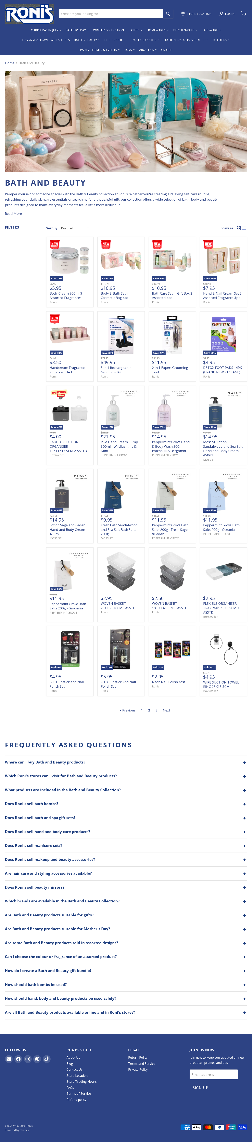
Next (167, 710)
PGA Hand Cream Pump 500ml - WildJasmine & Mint (119, 446)
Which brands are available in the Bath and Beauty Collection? (62, 901)
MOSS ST (209, 459)
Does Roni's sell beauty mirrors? (34, 887)
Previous (128, 710)
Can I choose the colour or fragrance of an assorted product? (61, 956)
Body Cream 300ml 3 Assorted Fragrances (66, 295)
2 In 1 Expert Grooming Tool (170, 369)
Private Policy (138, 1069)
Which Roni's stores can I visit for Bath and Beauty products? (61, 775)
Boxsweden (57, 455)
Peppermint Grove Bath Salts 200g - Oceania (221, 527)
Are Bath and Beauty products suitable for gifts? (49, 915)
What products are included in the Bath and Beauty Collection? (63, 789)
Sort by (51, 228)
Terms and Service (141, 1063)
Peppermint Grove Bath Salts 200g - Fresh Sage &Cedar (170, 529)
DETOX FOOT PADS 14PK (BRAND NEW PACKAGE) (222, 369)
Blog (70, 1063)
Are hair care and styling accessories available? (48, 873)
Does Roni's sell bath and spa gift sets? (40, 817)
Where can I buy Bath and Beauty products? (45, 762)
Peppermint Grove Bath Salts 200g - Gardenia (68, 606)
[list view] (244, 228)
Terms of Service (79, 1093)
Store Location (77, 1075)
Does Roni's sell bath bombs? (31, 803)
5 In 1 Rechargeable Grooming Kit (116, 369)
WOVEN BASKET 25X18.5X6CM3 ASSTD (118, 605)
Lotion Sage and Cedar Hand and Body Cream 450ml (67, 529)
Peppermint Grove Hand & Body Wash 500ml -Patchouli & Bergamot (171, 446)
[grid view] (239, 228)
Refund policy (76, 1099)
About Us (73, 1057)
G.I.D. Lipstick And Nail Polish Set (118, 684)
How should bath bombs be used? (36, 984)
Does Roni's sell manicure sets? (33, 845)
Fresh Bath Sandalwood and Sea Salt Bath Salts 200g (119, 529)
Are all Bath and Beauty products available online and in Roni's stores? (70, 1012)
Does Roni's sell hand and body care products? (47, 831)
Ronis (53, 302)
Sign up (200, 1087)
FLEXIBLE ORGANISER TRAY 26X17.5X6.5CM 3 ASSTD (221, 608)
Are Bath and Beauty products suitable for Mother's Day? (57, 928)
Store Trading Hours (82, 1081)
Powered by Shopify (17, 1130)
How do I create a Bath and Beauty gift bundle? (48, 970)
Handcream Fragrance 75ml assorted (67, 369)
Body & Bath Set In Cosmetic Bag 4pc (115, 295)
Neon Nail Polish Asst (168, 682)
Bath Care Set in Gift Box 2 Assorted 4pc (172, 295)
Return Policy (137, 1057)
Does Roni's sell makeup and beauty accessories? (50, 859)
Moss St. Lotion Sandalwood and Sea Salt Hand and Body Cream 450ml (223, 448)
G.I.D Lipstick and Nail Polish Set (67, 684)
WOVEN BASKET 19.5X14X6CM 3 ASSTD (169, 605)
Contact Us (74, 1069)
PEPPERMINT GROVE (114, 455)
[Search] (168, 13)
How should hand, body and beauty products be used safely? (60, 998)
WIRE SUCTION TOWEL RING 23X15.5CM (221, 684)
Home (9, 63)
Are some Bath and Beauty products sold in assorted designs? (61, 942)
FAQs (70, 1087)
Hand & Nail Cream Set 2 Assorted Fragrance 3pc (222, 295)
